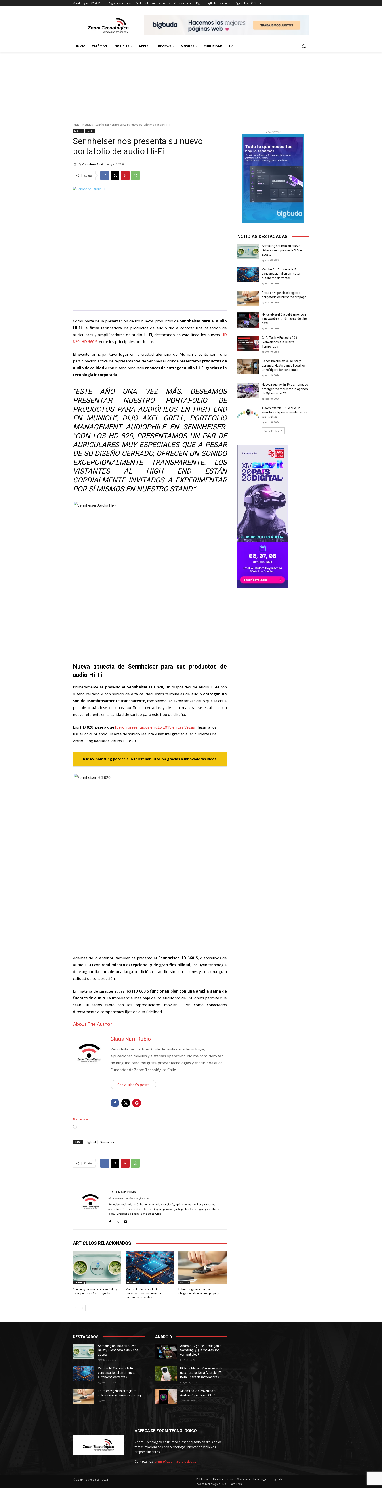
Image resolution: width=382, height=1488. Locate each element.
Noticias (87, 125)
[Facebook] (104, 175)
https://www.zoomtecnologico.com (128, 1198)
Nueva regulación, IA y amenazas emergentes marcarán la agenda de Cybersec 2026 (285, 389)
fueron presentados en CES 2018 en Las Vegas (155, 727)
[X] (115, 175)
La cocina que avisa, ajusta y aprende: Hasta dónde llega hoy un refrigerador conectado (284, 365)
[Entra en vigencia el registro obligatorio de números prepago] (202, 1267)
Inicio (76, 125)
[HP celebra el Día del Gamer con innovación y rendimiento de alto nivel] (248, 320)
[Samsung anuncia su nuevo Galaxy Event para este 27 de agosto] (97, 1267)
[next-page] (83, 1308)
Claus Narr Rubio (93, 164)
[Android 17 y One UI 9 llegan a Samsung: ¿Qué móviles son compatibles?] (166, 1351)
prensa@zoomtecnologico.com (177, 1461)
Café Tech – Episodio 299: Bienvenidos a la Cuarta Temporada (280, 342)
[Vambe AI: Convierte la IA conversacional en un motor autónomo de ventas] (150, 1267)
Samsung (79, 1282)
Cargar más (271, 430)
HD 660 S (89, 341)
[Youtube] (125, 1220)
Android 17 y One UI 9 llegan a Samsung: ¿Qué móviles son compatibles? (200, 1350)
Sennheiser (107, 1142)
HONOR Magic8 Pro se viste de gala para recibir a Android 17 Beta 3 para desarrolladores (201, 1373)
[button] (303, 46)
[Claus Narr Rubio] (76, 164)
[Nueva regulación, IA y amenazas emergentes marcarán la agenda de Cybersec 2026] (248, 390)
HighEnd (91, 1142)
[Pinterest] (125, 175)
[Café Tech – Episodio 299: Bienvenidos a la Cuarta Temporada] (248, 343)
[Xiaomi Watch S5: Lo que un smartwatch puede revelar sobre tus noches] (248, 413)
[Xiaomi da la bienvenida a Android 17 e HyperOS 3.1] (166, 1396)
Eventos (90, 131)
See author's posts (133, 1084)
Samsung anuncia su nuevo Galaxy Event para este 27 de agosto (282, 250)
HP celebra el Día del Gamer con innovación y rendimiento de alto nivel (284, 319)
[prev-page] (75, 1308)
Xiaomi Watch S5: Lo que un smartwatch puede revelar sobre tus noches (284, 412)
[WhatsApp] (135, 175)
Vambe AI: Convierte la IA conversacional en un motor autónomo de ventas (143, 1293)
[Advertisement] (191, 85)
